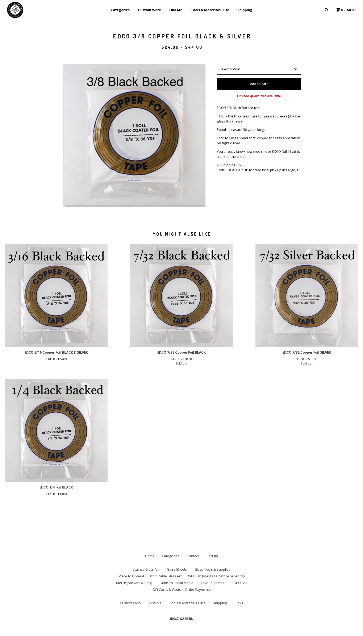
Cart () (212, 556)
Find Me (175, 10)
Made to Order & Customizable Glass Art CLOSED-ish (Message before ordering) (181, 576)
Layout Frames (212, 583)
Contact (193, 556)
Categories (120, 10)
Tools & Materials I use (210, 10)
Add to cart (259, 84)
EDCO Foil (239, 583)
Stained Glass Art (146, 569)
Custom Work (149, 10)
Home (149, 556)
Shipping (245, 10)
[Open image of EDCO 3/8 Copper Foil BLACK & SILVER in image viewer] (133, 135)
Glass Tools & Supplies (212, 569)
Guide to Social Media (176, 583)
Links (239, 603)
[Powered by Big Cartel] (181, 619)
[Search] (326, 10)
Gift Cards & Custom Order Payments (182, 589)
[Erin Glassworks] (15, 9)
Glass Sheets (177, 569)
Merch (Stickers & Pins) (134, 583)
